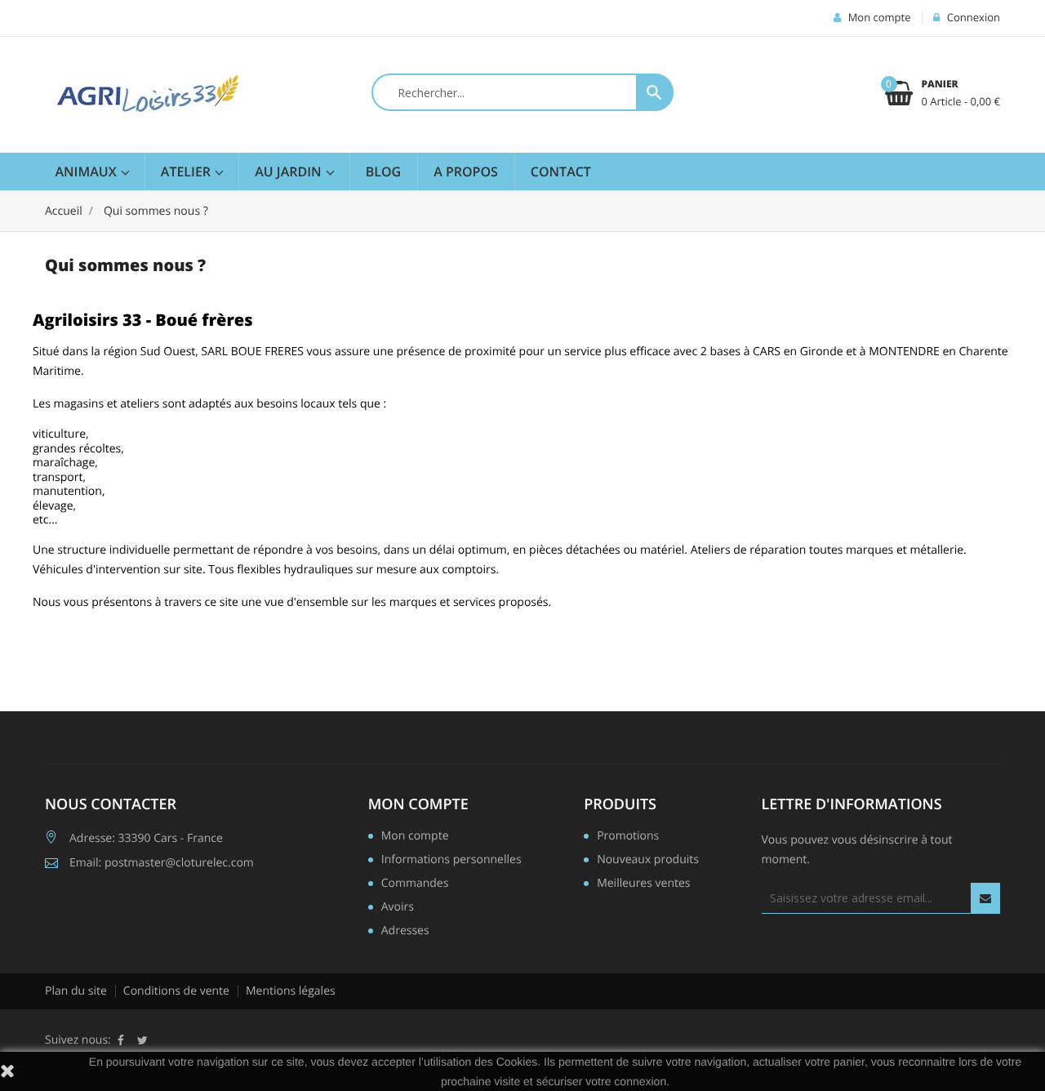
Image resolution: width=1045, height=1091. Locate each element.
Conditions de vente (176, 991)
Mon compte (418, 804)
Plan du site (76, 991)
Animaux (88, 171)
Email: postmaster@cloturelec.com (161, 863)
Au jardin (290, 171)
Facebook (121, 1040)
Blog (383, 171)
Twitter (142, 1040)
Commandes (415, 884)
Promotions (628, 837)
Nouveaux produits (648, 860)
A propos (466, 171)
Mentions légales (291, 991)
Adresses (405, 931)
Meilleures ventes (643, 884)
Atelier (187, 171)
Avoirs (397, 908)
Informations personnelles (451, 860)
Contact (561, 171)
